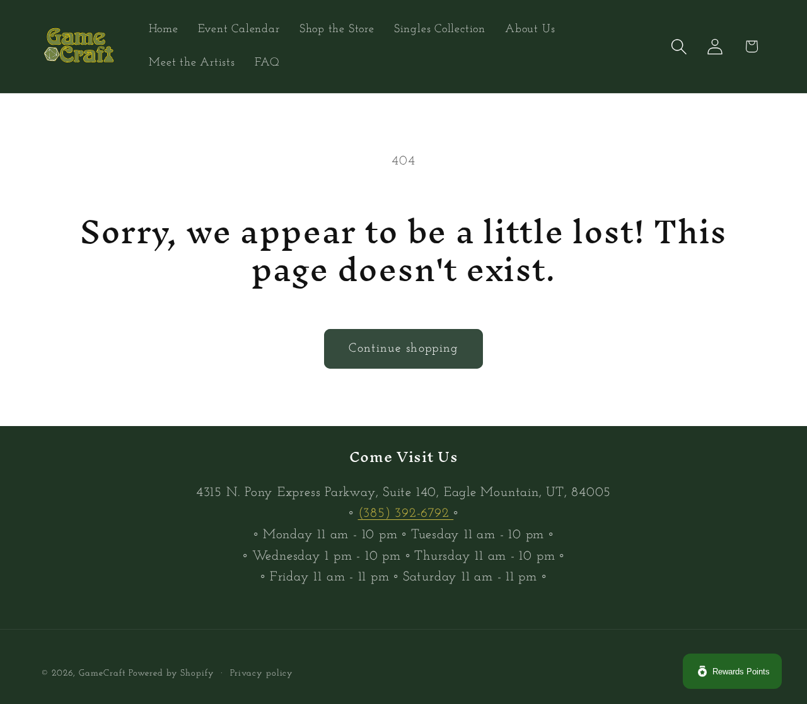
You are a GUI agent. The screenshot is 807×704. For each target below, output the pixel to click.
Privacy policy (262, 673)
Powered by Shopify (171, 673)
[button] (679, 46)
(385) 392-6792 (406, 513)
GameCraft (102, 673)
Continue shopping (403, 348)
